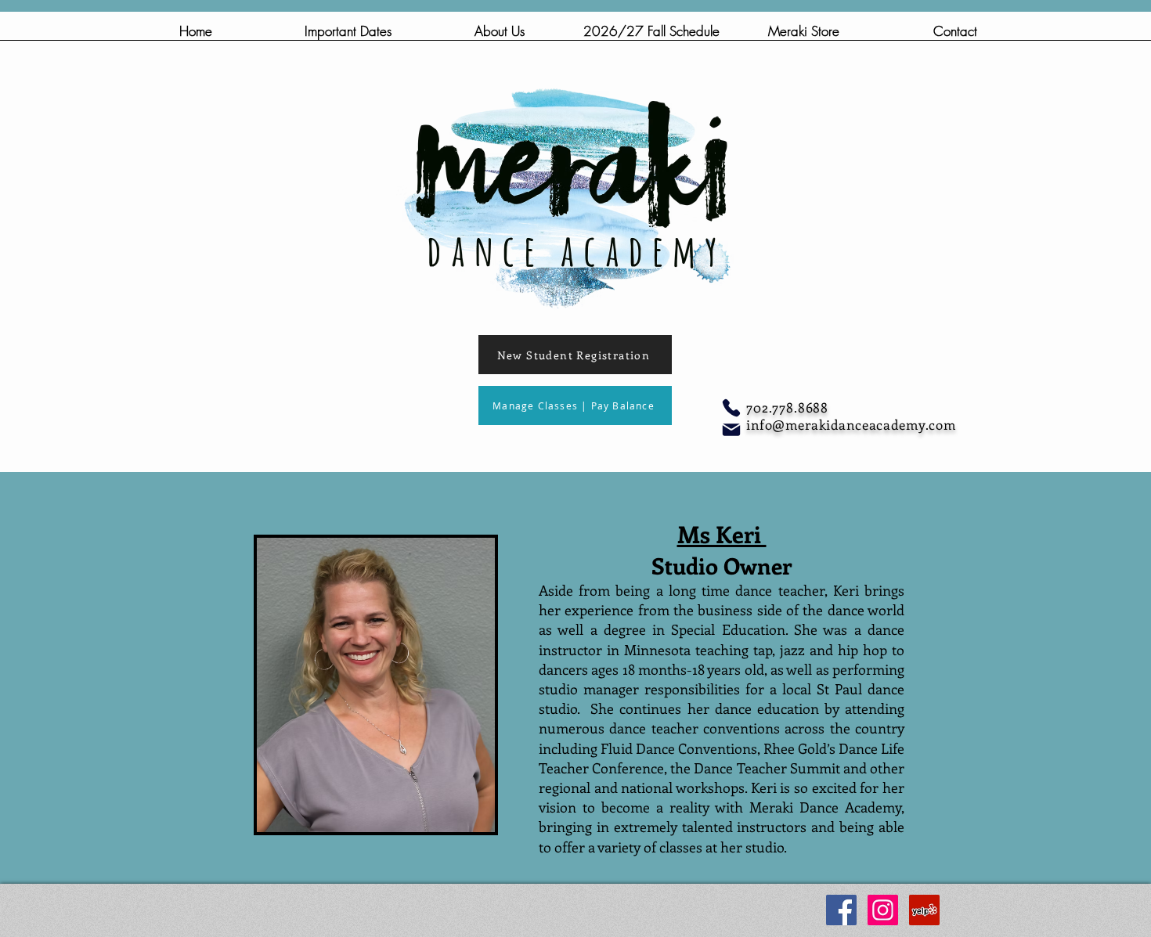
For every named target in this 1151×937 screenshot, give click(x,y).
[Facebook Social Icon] (841, 910)
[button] (500, 36)
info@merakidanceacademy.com (851, 424)
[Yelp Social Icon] (924, 910)
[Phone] (731, 408)
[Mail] (731, 430)
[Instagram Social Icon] (883, 910)
